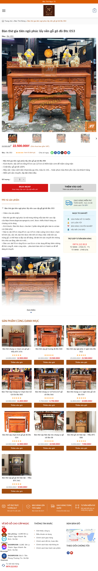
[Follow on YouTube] (71, 552)
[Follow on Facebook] (68, 552)
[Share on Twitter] (58, 152)
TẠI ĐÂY (85, 205)
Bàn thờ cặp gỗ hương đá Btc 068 (49, 349)
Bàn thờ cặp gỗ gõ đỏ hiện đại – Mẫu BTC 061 (16, 479)
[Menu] (4, 10)
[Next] (96, 138)
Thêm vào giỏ (73, 186)
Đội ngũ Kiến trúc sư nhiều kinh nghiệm (87, 509)
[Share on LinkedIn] (68, 152)
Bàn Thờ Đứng (19, 21)
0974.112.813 (80, 244)
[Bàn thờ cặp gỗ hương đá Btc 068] (49, 336)
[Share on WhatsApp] (52, 152)
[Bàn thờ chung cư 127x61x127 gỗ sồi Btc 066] (49, 379)
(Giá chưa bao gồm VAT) (40, 146)
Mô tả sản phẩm (10, 200)
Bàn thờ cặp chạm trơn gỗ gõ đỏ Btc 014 (16, 436)
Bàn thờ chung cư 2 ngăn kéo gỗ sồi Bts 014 (81, 393)
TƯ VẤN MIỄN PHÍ (88, 505)
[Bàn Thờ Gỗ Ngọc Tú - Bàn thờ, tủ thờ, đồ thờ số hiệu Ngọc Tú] (49, 10)
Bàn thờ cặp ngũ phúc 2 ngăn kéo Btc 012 (81, 350)
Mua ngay (25, 186)
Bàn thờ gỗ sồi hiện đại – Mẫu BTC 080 (81, 436)
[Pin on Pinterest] (65, 152)
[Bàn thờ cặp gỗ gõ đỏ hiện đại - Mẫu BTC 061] (17, 465)
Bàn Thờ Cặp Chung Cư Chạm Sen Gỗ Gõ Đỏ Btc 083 (17, 393)
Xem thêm (31, 310)
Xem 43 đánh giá (29, 152)
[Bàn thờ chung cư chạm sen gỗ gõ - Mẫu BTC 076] (17, 336)
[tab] (11, 200)
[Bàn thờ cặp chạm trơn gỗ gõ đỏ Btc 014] (17, 422)
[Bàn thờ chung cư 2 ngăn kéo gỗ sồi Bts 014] (81, 379)
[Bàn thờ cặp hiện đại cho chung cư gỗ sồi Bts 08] (49, 422)
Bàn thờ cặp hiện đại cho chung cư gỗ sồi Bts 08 (49, 436)
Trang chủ (8, 21)
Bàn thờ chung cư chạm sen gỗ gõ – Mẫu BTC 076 (17, 350)
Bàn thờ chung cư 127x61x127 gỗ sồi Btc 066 (49, 393)
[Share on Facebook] (55, 152)
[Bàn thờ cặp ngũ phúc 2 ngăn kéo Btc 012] (81, 336)
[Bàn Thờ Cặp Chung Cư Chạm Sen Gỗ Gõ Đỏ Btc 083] (17, 379)
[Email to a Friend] (62, 152)
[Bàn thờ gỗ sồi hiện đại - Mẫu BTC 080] (81, 422)
